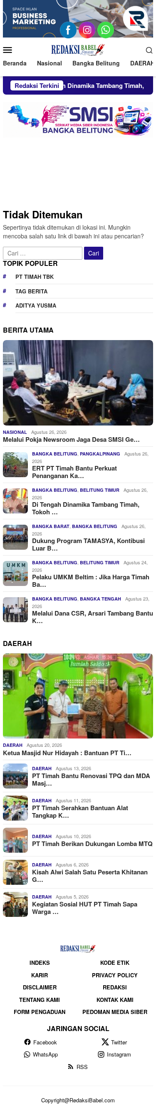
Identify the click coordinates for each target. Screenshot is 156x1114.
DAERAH (12, 745)
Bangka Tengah (100, 599)
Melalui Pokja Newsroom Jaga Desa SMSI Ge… (71, 439)
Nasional (15, 432)
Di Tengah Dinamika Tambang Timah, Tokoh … (85, 508)
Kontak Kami (115, 1000)
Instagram (119, 1054)
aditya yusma (35, 305)
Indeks (40, 962)
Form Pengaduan (39, 1012)
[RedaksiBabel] (78, 49)
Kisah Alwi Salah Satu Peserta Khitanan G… (90, 875)
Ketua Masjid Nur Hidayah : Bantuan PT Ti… (67, 752)
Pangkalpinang (100, 454)
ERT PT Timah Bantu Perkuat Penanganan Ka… (74, 471)
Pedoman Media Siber (114, 1012)
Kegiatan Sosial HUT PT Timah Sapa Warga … (84, 907)
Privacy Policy (115, 975)
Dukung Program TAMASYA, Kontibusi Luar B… (88, 544)
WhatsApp (45, 1054)
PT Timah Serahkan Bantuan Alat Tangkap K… (80, 811)
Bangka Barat (50, 526)
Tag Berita (31, 291)
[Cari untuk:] (43, 252)
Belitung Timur (99, 490)
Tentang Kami (39, 1000)
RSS (82, 1067)
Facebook (45, 1042)
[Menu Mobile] (10, 49)
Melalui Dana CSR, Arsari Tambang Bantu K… (92, 616)
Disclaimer (40, 987)
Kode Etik (114, 962)
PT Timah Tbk (34, 276)
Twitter (119, 1042)
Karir (39, 975)
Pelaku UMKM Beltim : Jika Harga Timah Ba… (90, 580)
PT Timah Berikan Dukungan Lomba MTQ (92, 843)
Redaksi (115, 987)
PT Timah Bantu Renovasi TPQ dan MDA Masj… (91, 779)
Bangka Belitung (54, 454)
